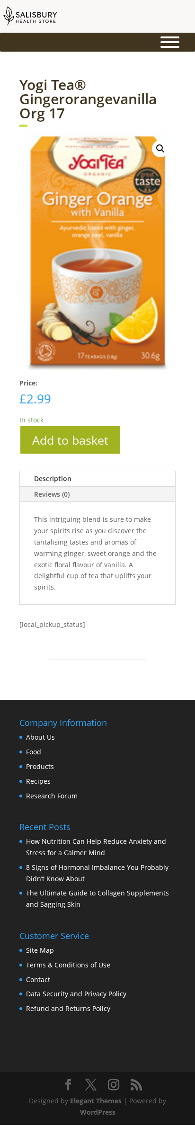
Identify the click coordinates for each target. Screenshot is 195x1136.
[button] (160, 148)
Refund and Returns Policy (68, 1008)
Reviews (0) (52, 494)
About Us (40, 737)
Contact (38, 979)
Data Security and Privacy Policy (76, 993)
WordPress (97, 1112)
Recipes (38, 781)
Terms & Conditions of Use (68, 964)
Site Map (40, 950)
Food (33, 751)
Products (40, 766)
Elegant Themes (96, 1100)
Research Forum (52, 795)
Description (52, 478)
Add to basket (70, 440)
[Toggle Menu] (169, 42)
